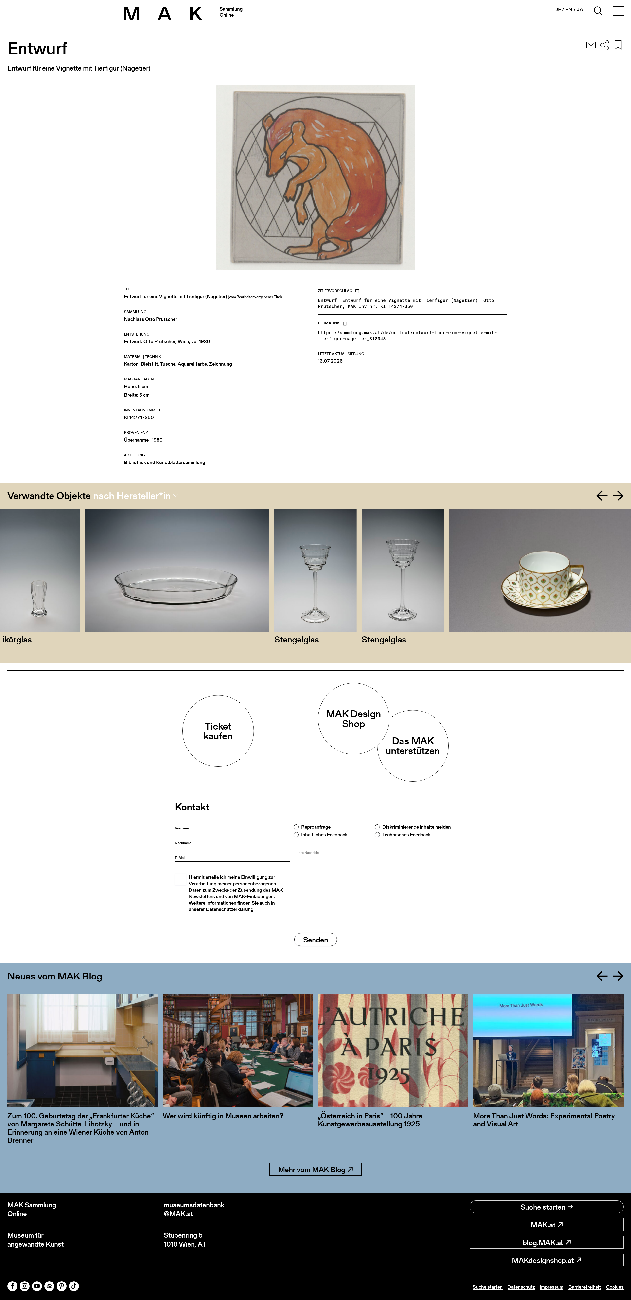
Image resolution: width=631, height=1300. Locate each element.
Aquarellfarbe (192, 364)
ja (580, 9)
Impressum (551, 1286)
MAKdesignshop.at (543, 1260)
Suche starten (542, 1207)
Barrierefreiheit (584, 1286)
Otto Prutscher (159, 341)
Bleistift (149, 364)
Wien (183, 341)
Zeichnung (220, 364)
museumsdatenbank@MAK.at (194, 1209)
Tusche (167, 364)
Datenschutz (521, 1286)
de (557, 9)
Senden (315, 939)
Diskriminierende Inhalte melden (416, 826)
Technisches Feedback (406, 834)
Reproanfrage (316, 826)
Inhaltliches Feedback (324, 834)
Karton (131, 364)
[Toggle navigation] (618, 11)
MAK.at (543, 1224)
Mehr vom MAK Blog (311, 1169)
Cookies (615, 1286)
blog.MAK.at (543, 1242)
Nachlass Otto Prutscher (150, 319)
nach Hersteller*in (132, 495)
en (568, 9)
